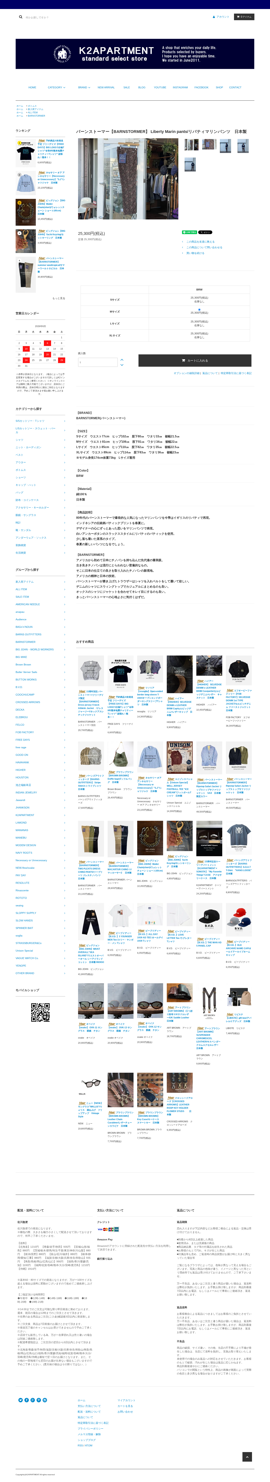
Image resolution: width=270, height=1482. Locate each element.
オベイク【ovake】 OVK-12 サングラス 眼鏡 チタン (149, 1026)
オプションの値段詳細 (186, 373)
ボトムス (32, 106)
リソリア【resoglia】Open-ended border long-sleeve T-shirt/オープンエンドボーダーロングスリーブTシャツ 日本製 (150, 696)
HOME (32, 87)
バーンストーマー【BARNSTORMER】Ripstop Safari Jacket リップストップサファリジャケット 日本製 (239, 786)
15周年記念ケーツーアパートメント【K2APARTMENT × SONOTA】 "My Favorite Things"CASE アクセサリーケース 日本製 (209, 870)
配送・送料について (89, 1411)
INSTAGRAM (180, 87)
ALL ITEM (33, 112)
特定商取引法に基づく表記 (236, 373)
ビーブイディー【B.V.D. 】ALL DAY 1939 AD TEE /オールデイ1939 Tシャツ (150, 935)
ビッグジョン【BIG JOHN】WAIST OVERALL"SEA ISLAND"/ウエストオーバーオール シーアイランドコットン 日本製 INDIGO (91, 953)
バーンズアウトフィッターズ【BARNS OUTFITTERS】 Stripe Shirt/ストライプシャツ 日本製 (91, 782)
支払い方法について (89, 1406)
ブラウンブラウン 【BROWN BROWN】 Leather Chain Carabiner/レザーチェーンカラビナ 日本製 (121, 1119)
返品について (210, 373)
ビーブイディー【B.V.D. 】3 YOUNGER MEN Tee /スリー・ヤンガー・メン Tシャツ (120, 938)
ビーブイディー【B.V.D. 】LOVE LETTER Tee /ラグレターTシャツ (179, 936)
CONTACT (235, 87)
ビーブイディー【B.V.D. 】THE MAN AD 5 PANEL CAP (209, 942)
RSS (80, 1445)
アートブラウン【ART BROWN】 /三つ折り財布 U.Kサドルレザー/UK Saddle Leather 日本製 (180, 1014)
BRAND (82, 87)
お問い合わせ (125, 1411)
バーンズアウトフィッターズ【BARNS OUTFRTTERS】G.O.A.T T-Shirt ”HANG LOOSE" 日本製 (239, 867)
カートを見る (125, 1406)
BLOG (141, 87)
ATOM (88, 1445)
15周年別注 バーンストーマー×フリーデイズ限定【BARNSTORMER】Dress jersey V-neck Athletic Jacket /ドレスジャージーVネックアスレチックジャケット (91, 703)
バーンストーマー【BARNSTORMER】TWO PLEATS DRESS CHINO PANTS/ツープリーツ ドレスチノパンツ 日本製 (91, 870)
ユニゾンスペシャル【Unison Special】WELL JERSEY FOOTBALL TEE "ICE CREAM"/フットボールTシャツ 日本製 (180, 787)
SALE (126, 87)
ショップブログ (87, 1439)
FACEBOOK (201, 87)
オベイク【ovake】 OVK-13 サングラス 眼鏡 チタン (120, 1027)
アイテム (246, 16)
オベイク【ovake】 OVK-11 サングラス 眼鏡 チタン (90, 1027)
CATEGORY (55, 87)
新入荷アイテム (35, 109)
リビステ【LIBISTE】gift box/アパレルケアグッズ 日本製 (238, 1018)
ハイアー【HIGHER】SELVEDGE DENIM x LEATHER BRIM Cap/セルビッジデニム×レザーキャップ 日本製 (179, 706)
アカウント (223, 16)
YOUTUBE (160, 87)
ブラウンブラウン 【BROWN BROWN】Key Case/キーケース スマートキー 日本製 (150, 1117)
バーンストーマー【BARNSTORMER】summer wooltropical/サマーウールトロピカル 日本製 (51, 265)
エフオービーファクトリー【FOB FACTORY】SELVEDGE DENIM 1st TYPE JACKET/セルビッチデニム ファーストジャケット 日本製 (239, 700)
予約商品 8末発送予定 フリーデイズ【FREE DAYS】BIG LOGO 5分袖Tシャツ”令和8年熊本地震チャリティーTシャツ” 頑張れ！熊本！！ (51, 149)
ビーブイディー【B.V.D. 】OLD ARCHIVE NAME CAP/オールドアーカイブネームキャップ (238, 948)
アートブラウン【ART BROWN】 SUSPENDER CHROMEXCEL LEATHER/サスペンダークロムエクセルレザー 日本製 (208, 1038)
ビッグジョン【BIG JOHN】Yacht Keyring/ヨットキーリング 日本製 (51, 234)
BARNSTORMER (36, 116)
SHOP (219, 87)
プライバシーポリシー (90, 1428)
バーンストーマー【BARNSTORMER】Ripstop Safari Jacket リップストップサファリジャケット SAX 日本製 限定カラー (209, 788)
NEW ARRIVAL (106, 87)
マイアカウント (127, 1400)
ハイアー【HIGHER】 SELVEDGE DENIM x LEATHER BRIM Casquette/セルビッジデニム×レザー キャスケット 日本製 (209, 689)
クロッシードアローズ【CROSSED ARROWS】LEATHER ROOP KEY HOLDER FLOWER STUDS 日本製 (180, 1106)
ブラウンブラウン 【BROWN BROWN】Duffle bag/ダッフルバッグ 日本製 (121, 777)
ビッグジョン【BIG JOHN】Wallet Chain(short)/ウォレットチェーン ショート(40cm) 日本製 (51, 207)
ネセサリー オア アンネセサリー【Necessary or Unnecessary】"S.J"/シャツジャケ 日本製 (51, 177)
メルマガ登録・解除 (89, 1434)
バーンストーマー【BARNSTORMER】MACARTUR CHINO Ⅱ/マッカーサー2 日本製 (121, 867)
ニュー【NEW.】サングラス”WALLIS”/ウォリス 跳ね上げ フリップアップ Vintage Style (90, 1110)
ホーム (20, 106)
